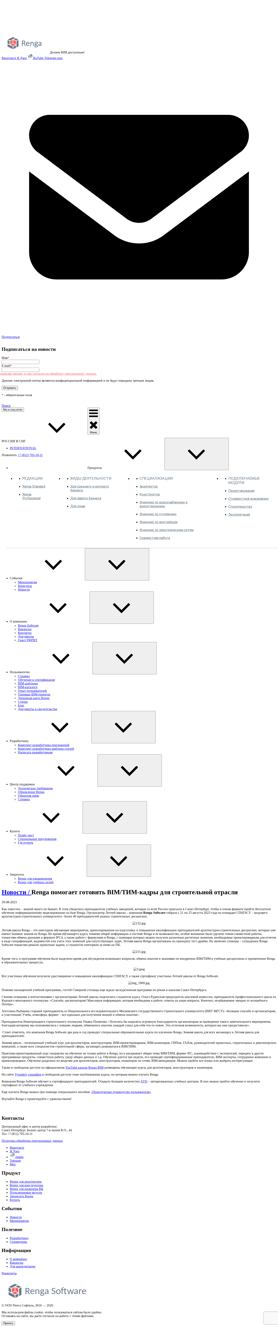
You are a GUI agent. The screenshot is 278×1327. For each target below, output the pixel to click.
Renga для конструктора (26, 1185)
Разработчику (19, 1238)
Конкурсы (25, 586)
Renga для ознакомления (35, 878)
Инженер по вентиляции (158, 522)
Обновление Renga (31, 792)
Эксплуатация (239, 514)
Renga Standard (33, 486)
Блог (21, 705)
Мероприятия (27, 582)
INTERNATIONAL (23, 448)
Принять (8, 1323)
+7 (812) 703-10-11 (30, 455)
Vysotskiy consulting (28, 1074)
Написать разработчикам (35, 752)
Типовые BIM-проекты (34, 694)
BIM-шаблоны (28, 683)
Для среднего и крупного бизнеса (89, 488)
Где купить (25, 842)
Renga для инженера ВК (26, 1189)
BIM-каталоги (27, 687)
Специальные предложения (37, 839)
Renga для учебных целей (36, 882)
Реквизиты (9, 1273)
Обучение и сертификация (36, 679)
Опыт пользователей (32, 690)
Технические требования (35, 788)
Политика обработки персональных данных (32, 1140)
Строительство (240, 507)
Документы (26, 636)
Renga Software (28, 625)
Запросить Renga (21, 1196)
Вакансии (25, 629)
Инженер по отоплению (158, 514)
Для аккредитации (22, 1266)
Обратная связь (28, 795)
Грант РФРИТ (27, 640)
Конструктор (150, 494)
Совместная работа (155, 538)
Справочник (18, 1241)
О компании (18, 1259)
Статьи (23, 701)
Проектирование (241, 491)
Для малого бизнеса (85, 498)
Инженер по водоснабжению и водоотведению (163, 504)
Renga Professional (31, 496)
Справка (24, 676)
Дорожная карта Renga (33, 698)
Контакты (25, 633)
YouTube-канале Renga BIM (84, 1067)
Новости (24, 589)
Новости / (16, 892)
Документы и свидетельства (37, 709)
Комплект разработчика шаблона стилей (46, 748)
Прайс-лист (26, 835)
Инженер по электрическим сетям (167, 530)
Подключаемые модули (26, 1192)
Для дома (77, 506)
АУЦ (143, 1081)
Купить (15, 1200)
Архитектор (149, 486)
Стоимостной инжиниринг (248, 499)
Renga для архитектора (26, 1181)
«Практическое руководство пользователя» (121, 1092)
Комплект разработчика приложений (43, 745)
